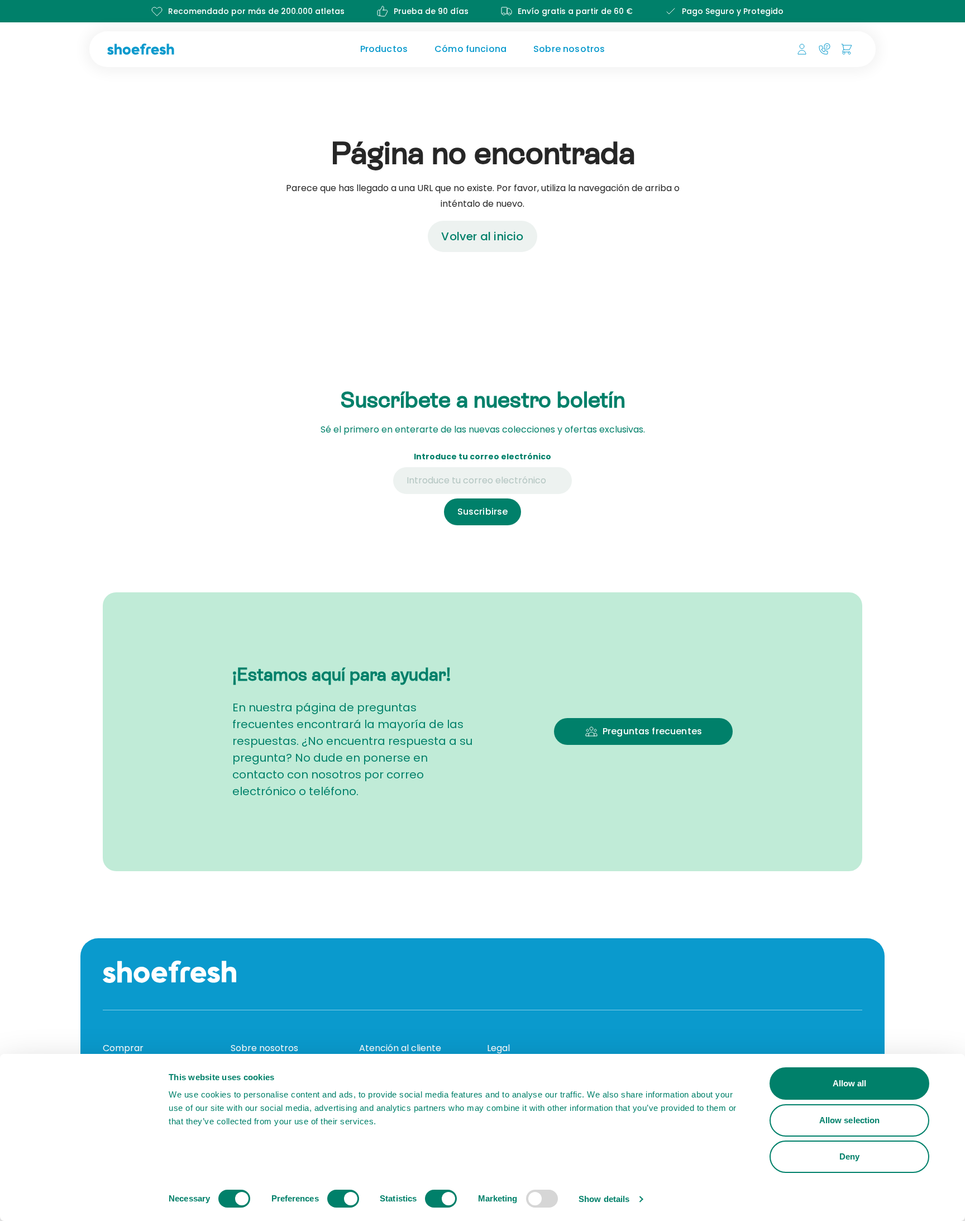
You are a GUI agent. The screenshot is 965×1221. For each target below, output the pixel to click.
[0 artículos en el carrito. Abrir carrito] (846, 49)
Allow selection (849, 1120)
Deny (849, 1156)
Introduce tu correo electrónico (482, 456)
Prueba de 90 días (431, 11)
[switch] (343, 1199)
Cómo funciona (470, 48)
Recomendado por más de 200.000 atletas (256, 11)
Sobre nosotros (569, 48)
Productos (384, 48)
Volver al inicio (482, 236)
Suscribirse (482, 511)
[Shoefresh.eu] (194, 49)
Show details (604, 1199)
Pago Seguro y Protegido (733, 11)
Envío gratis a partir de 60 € (575, 11)
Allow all (850, 1083)
